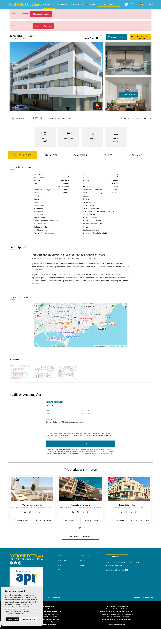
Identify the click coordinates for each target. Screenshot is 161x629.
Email (48, 410)
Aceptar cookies (13, 619)
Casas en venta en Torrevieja (116, 624)
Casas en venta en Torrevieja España (117, 622)
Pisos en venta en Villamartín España (117, 606)
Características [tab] (22, 155)
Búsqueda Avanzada (41, 14)
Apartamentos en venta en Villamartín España (44, 609)
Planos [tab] (108, 155)
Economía (137, 155)
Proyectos (62, 4)
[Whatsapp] (16, 563)
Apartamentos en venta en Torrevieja (44, 624)
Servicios (84, 561)
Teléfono (86, 410)
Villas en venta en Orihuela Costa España (116, 616)
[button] (18, 118)
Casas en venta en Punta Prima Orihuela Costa (44, 614)
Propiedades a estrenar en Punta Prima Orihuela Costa (44, 611)
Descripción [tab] (51, 155)
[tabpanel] (32, 499)
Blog (82, 565)
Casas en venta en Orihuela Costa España (44, 616)
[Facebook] (12, 563)
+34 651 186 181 (121, 570)
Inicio (60, 556)
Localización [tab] (80, 155)
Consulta (50, 419)
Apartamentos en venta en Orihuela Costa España (44, 619)
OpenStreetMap (109, 346)
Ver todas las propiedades (80, 536)
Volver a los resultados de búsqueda (137, 118)
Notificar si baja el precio (62, 118)
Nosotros (75, 4)
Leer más (35, 283)
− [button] (36, 309)
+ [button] (36, 306)
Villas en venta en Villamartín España (116, 609)
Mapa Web (56, 597)
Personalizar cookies (28, 619)
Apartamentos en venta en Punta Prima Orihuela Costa (116, 611)
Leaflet (96, 346)
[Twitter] (19, 563)
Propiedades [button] (49, 4)
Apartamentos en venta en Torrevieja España (44, 622)
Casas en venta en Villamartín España (44, 606)
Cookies (47, 597)
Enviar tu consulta (80, 444)
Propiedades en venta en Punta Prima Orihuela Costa (117, 614)
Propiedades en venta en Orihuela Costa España (116, 619)
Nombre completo (55, 402)
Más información (19, 613)
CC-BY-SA (123, 346)
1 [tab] (80, 528)
